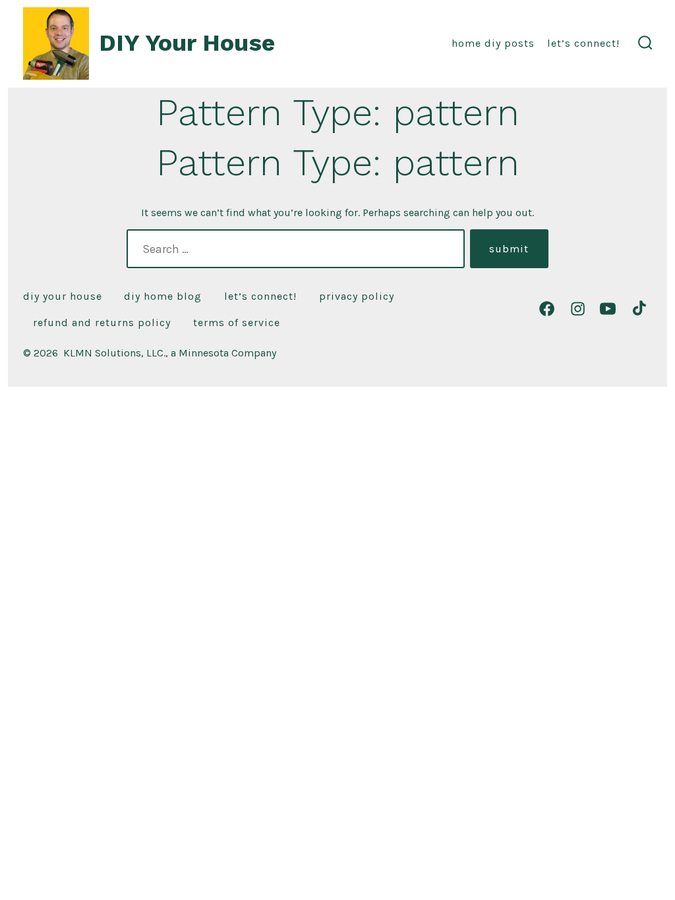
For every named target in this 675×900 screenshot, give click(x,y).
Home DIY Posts (493, 43)
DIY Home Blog (163, 296)
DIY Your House (62, 296)
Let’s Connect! (583, 43)
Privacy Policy (356, 296)
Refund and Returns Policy (102, 322)
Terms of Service (236, 322)
